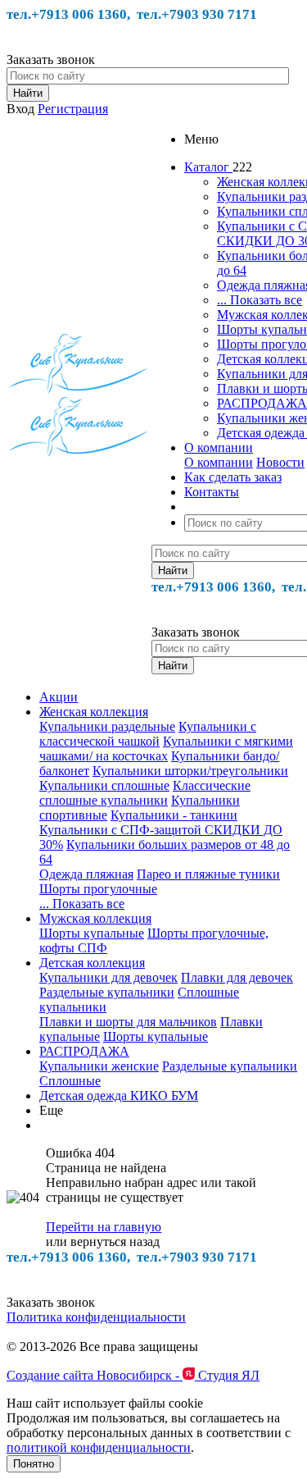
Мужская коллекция (95, 918)
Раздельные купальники (106, 992)
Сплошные (70, 1081)
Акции (58, 697)
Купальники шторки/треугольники (190, 771)
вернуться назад (115, 1241)
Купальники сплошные (104, 785)
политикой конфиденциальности (99, 1447)
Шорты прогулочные (98, 889)
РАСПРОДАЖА (262, 403)
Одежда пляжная (86, 874)
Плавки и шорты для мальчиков (128, 1022)
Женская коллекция (93, 712)
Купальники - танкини (174, 815)
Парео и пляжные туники (208, 874)
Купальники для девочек (108, 977)
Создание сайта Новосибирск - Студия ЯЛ (133, 1375)
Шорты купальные (91, 933)
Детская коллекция (92, 963)
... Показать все (259, 300)
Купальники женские (99, 1066)
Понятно (33, 1464)
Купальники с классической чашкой (147, 733)
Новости (280, 462)
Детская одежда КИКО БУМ (118, 1095)
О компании (218, 462)
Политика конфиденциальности (96, 1317)
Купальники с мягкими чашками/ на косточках (166, 748)
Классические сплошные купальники (145, 792)
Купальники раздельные (107, 726)
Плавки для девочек (237, 977)
